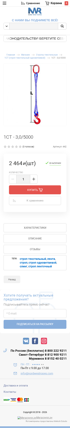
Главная (10, 55)
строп (23, 262)
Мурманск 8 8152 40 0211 (48, 358)
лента (51, 259)
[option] (35, 95)
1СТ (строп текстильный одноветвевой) (24, 58)
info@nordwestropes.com (37, 373)
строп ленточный (40, 266)
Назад (12, 279)
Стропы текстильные (47, 55)
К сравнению (35, 200)
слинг (23, 266)
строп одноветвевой (42, 262)
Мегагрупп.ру (44, 417)
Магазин (25, 55)
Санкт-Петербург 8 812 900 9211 (43, 354)
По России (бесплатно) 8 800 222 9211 (39, 350)
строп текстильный (33, 259)
